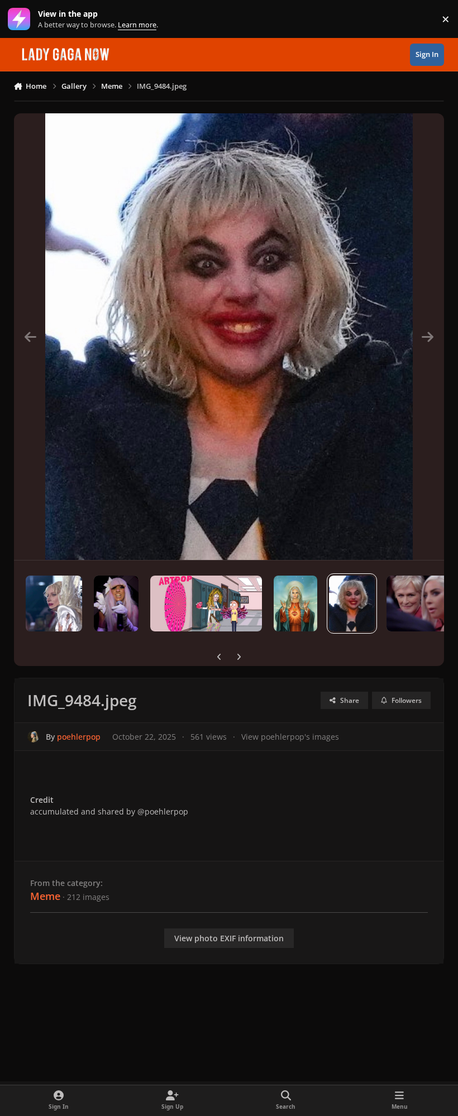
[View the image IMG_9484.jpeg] (352, 603)
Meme (45, 896)
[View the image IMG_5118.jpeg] (295, 603)
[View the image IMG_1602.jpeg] (116, 603)
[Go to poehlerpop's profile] (33, 737)
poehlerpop (79, 736)
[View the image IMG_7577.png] (206, 603)
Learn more (21, 19)
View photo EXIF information (229, 938)
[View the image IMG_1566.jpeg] (54, 603)
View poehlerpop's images (290, 736)
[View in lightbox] (229, 336)
